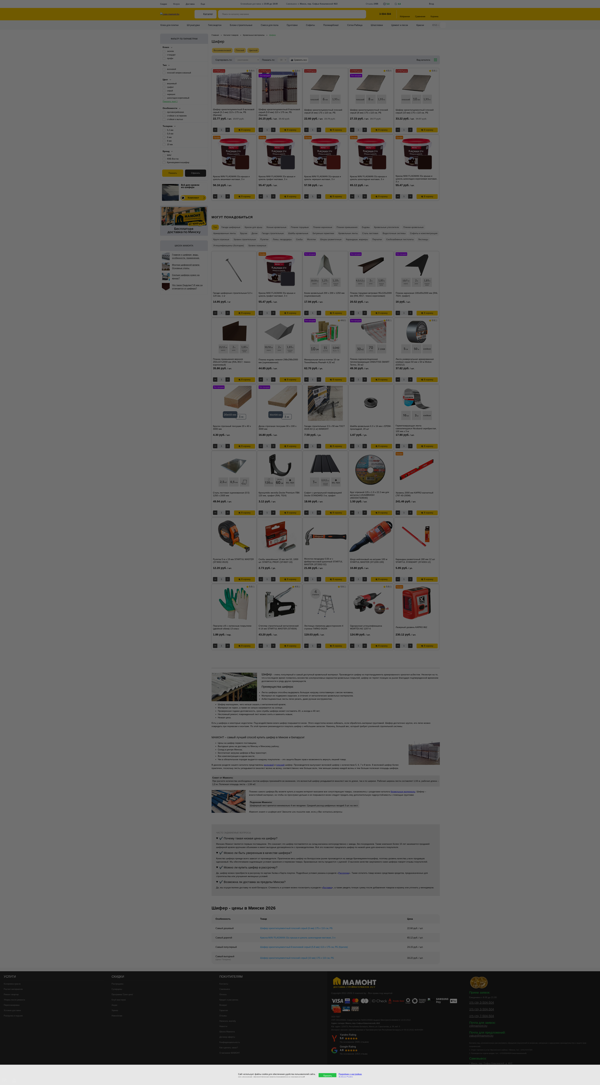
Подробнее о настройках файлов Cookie (350, 1075)
